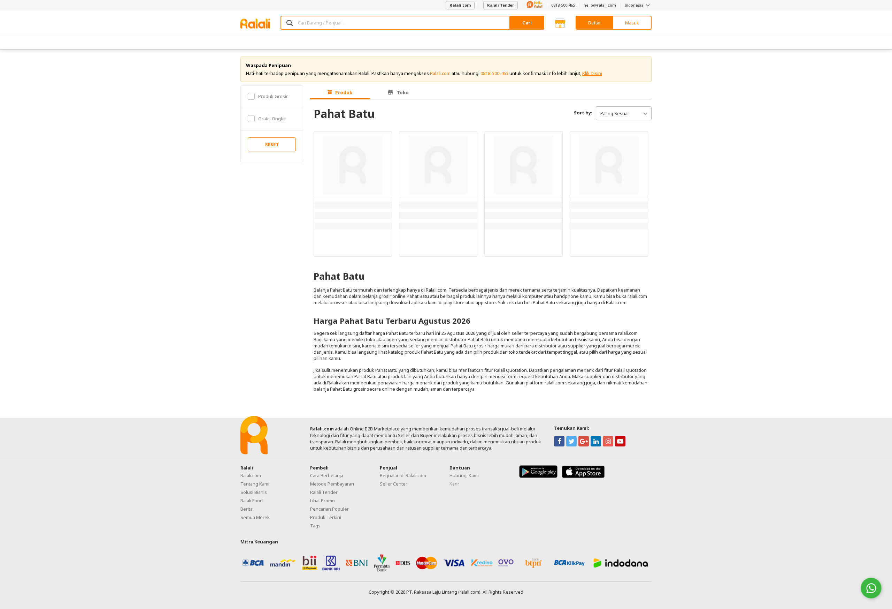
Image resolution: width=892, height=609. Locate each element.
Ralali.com (460, 5)
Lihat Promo (322, 500)
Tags (315, 525)
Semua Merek (255, 517)
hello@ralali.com (600, 5)
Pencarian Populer (329, 509)
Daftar (594, 23)
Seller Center (393, 484)
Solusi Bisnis (253, 492)
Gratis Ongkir (272, 118)
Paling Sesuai (614, 113)
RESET (272, 144)
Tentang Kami (254, 484)
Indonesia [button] (635, 5)
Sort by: (583, 113)
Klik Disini (592, 73)
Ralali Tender (500, 5)
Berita (246, 509)
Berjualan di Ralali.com (403, 475)
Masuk (632, 23)
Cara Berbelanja (326, 475)
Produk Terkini (325, 517)
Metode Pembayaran (332, 484)
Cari (527, 23)
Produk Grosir (273, 96)
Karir (454, 484)
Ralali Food (251, 500)
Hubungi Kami (464, 475)
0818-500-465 (563, 5)
